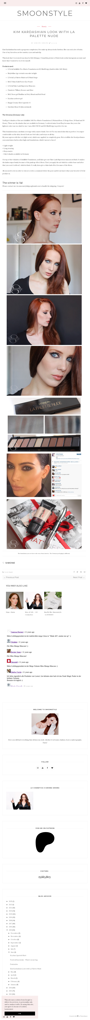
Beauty (44, 27)
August (13, 946)
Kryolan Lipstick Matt (18, 955)
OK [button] (20, 1013)
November (14, 936)
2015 (10, 930)
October (14, 939)
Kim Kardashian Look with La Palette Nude (25, 969)
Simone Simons (41, 43)
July (12, 949)
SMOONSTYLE (45, 13)
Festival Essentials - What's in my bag (24, 960)
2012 (10, 994)
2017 (10, 924)
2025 (10, 901)
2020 (10, 914)
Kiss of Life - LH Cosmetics (31, 613)
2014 (10, 988)
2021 (10, 911)
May (12, 972)
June (12, 952)
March (13, 978)
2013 (10, 991)
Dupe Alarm (10, 612)
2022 (10, 908)
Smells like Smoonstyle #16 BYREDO (53, 613)
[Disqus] (44, 657)
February (14, 981)
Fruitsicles (14, 964)
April (12, 975)
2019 (10, 917)
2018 (10, 920)
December (14, 933)
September (15, 943)
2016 (10, 927)
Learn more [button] (9, 1009)
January (13, 985)
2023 (10, 905)
